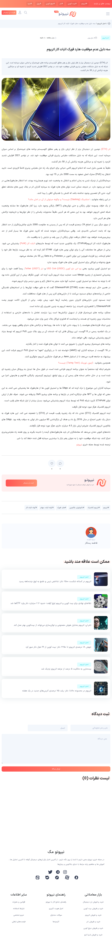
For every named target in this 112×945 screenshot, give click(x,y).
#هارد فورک (61, 507)
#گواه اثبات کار (31, 507)
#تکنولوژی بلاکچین (77, 507)
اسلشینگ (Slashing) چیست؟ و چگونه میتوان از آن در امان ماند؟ (58, 199)
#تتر (61, 3)
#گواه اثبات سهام (47, 507)
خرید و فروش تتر (93, 921)
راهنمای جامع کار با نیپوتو (56, 902)
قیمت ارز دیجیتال (9, 12)
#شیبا (30, 3)
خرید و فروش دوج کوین (93, 928)
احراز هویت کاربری (56, 908)
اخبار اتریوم (84, 577)
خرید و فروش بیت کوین (93, 908)
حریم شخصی (18, 915)
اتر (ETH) (105, 149)
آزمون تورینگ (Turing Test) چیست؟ (75, 363)
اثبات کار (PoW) (27, 243)
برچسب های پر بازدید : (101, 3)
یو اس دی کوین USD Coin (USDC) (64, 268)
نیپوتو (79, 444)
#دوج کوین (50, 3)
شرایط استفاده (18, 908)
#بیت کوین (72, 3)
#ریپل (39, 3)
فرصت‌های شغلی (18, 921)
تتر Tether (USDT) (34, 268)
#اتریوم (84, 3)
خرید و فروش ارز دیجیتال (93, 902)
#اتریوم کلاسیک (94, 507)
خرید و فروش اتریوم (93, 915)
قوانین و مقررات (18, 902)
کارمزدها (56, 921)
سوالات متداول (56, 915)
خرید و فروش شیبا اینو (93, 934)
